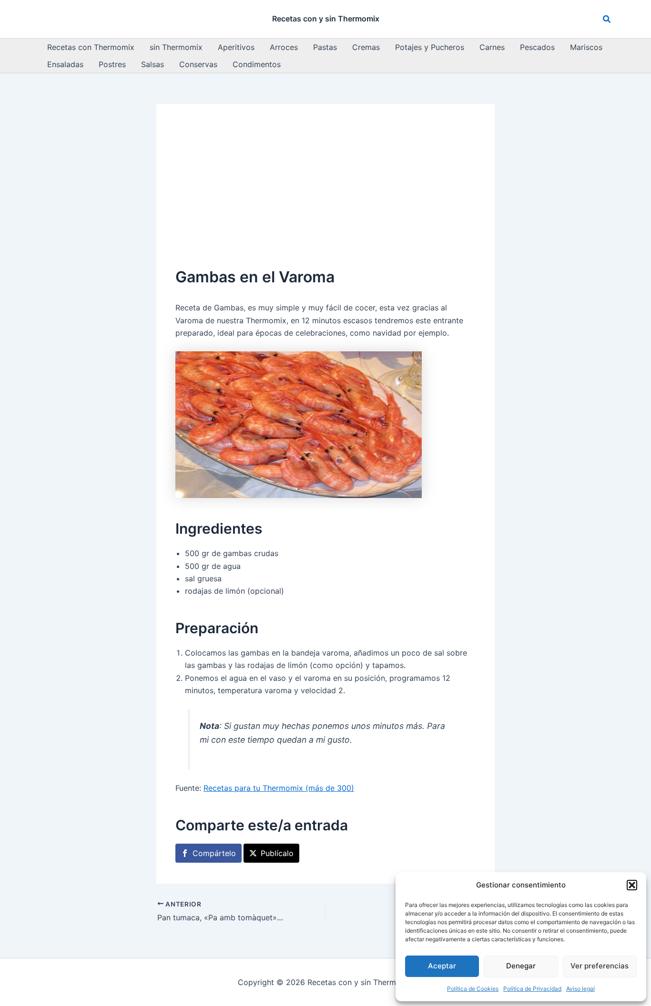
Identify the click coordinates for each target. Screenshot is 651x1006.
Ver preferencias (599, 965)
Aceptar (442, 965)
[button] (632, 885)
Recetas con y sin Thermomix (325, 18)
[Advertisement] (325, 194)
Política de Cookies (472, 988)
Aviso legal (580, 988)
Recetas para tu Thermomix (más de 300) (278, 788)
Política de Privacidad (532, 988)
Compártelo (214, 853)
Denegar (521, 965)
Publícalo (277, 853)
